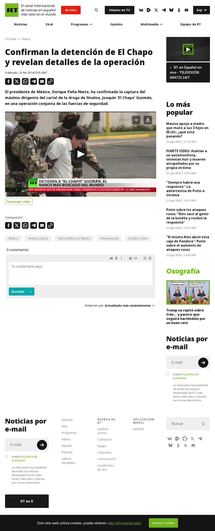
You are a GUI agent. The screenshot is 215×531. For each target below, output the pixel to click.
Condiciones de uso (105, 467)
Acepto (186, 376)
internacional (109, 238)
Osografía (183, 271)
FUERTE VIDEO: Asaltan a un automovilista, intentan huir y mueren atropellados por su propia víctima (186, 159)
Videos (66, 439)
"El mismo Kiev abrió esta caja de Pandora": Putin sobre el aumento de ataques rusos (187, 243)
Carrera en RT (106, 459)
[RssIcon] (185, 445)
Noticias (20, 24)
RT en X (27, 501)
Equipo (102, 446)
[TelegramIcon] (163, 10)
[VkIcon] (141, 10)
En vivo (70, 10)
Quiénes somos (103, 431)
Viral (49, 24)
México (13, 238)
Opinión (116, 24)
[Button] (96, 10)
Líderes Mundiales (68, 460)
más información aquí (124, 523)
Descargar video (19, 201)
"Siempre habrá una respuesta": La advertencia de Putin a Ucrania (185, 188)
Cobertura (104, 452)
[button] (80, 154)
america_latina (38, 238)
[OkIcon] (179, 10)
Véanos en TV (119, 10)
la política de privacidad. (186, 376)
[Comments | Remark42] (80, 282)
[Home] (11, 10)
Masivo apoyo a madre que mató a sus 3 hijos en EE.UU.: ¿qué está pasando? (187, 130)
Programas (79, 24)
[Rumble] (148, 10)
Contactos (104, 439)
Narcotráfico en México (74, 238)
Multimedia (150, 24)
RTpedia (67, 452)
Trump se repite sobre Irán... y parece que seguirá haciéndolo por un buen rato (185, 316)
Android (138, 429)
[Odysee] (184, 438)
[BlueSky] (171, 10)
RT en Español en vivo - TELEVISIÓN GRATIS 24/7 (186, 72)
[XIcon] (156, 10)
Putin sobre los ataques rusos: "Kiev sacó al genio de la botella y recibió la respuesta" (187, 216)
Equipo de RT (191, 24)
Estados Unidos (138, 238)
